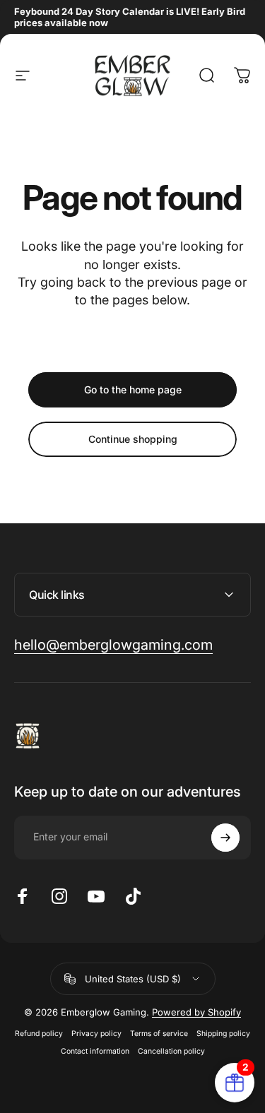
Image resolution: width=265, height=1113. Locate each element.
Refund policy (39, 1033)
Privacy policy (96, 1033)
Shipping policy (223, 1033)
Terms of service (159, 1033)
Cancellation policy (171, 1051)
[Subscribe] (225, 837)
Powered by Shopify (196, 1012)
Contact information (95, 1051)
